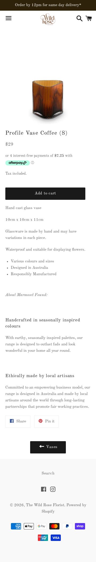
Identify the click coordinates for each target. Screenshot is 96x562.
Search (48, 474)
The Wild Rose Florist (45, 505)
